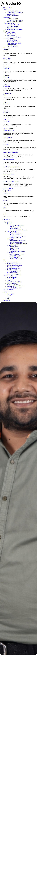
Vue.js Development (12, 26)
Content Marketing (12, 283)
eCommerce (10, 239)
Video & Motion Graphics (14, 37)
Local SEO (10, 280)
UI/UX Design (11, 32)
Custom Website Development (15, 12)
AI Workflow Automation (14, 263)
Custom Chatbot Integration (14, 265)
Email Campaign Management (15, 285)
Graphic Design (11, 34)
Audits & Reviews (12, 253)
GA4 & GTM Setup (12, 286)
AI (4, 47)
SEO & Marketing (8, 128)
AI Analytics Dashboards (14, 268)
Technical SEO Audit (12, 46)
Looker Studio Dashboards (14, 288)
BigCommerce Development (14, 21)
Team (8, 297)
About (5, 191)
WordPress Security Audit (14, 43)
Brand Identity (11, 35)
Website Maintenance (12, 15)
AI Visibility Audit (12, 40)
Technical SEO (11, 279)
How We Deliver (8, 188)
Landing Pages (11, 14)
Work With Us (7, 190)
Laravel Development (13, 24)
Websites (9, 223)
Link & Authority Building (14, 282)
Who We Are (10, 294)
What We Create (7, 8)
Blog (8, 298)
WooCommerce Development (15, 20)
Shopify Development (13, 18)
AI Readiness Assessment (14, 274)
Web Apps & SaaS (12, 231)
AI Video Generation (12, 272)
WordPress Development (13, 11)
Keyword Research (12, 277)
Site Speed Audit (11, 44)
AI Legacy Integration (13, 266)
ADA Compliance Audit (13, 41)
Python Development (12, 28)
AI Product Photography (13, 271)
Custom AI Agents (12, 262)
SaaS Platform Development (14, 29)
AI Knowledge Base (12, 269)
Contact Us (6, 300)
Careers (9, 295)
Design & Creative (12, 245)
